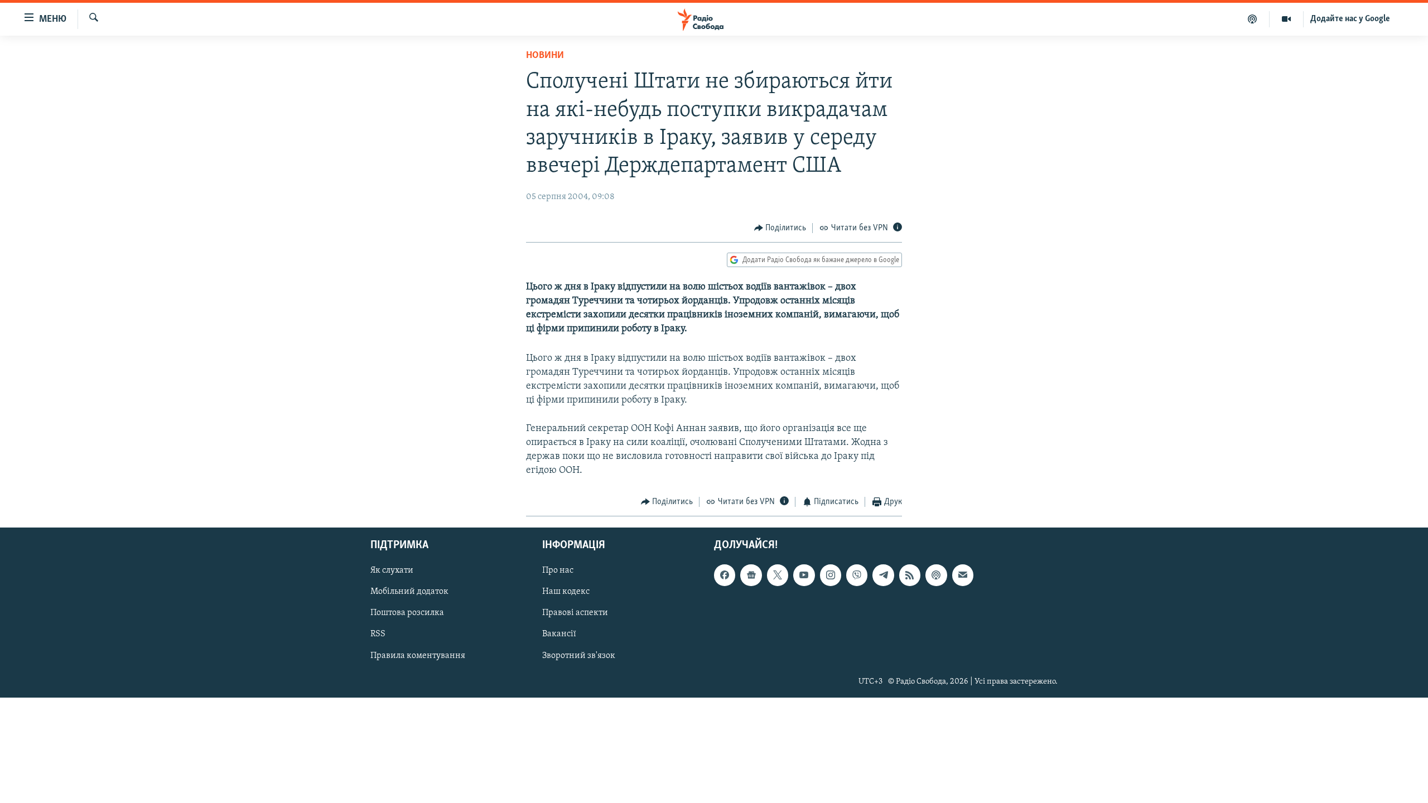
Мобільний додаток (409, 591)
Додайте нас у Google (1350, 18)
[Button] (780, 228)
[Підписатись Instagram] (830, 575)
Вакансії (559, 634)
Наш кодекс (566, 591)
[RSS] (909, 575)
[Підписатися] (962, 575)
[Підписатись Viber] (856, 575)
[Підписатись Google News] (750, 575)
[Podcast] (936, 575)
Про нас (557, 570)
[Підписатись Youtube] (803, 575)
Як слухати (391, 570)
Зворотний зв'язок (578, 655)
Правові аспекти (575, 612)
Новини (545, 56)
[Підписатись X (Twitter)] (777, 575)
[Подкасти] (1253, 19)
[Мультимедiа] (1287, 19)
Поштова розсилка (407, 612)
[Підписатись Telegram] (883, 575)
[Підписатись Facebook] (724, 575)
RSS (377, 634)
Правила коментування (417, 655)
